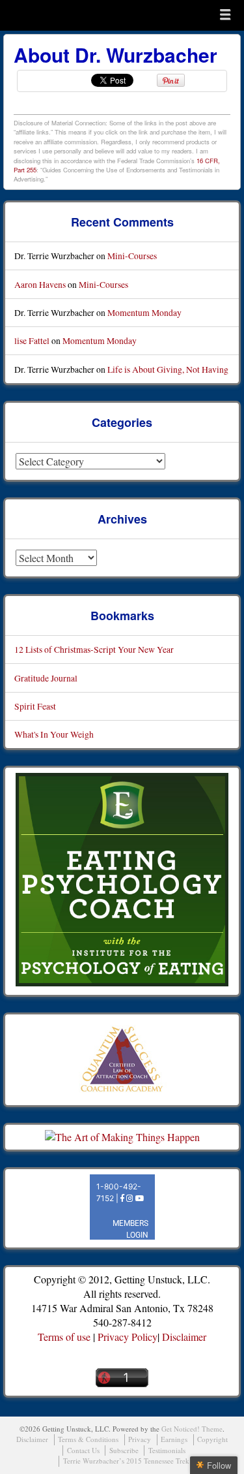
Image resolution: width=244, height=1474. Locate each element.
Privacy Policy (127, 1336)
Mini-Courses (132, 255)
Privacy (139, 1439)
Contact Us (83, 1450)
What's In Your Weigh (54, 734)
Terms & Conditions (88, 1439)
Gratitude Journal (45, 678)
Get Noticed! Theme (192, 1429)
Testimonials (166, 1450)
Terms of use (64, 1336)
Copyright (212, 1439)
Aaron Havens (40, 284)
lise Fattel (31, 340)
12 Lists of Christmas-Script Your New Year (94, 649)
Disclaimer (184, 1336)
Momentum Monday (144, 312)
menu (225, 14)
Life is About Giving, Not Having (167, 369)
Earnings (174, 1439)
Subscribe (124, 1450)
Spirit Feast (35, 706)
